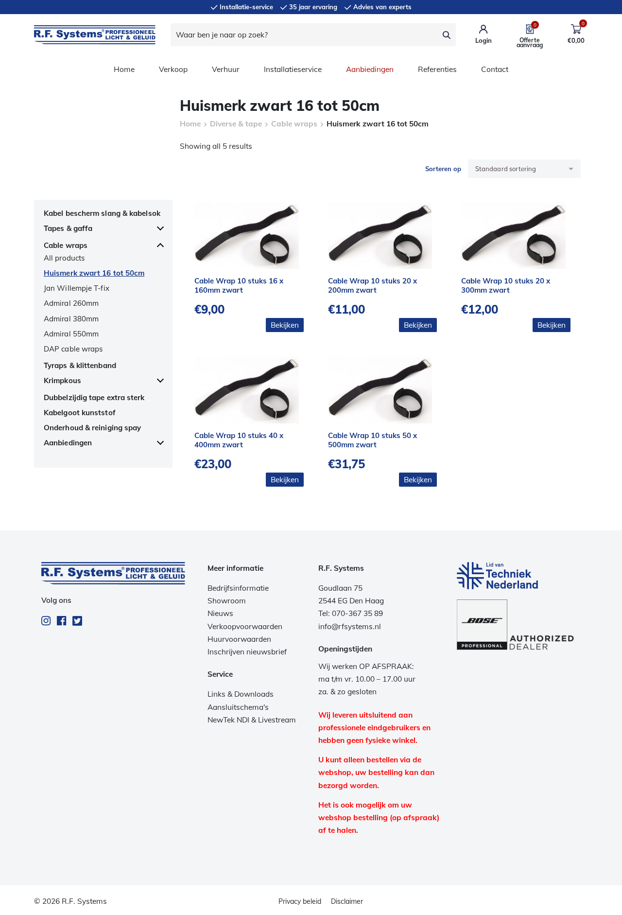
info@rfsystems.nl (349, 626)
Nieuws (220, 613)
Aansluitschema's (238, 707)
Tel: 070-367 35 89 (350, 613)
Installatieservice (293, 69)
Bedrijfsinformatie (238, 588)
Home (124, 69)
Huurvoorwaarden (239, 639)
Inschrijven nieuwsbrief (247, 651)
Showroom (226, 600)
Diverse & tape (236, 123)
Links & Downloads (240, 694)
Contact (494, 69)
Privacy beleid (299, 901)
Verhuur (226, 69)
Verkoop (173, 69)
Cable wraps (294, 123)
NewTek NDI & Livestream (251, 719)
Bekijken (285, 325)
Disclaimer (347, 901)
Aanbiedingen (370, 69)
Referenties (437, 69)
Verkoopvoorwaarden (244, 626)
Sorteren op (443, 169)
